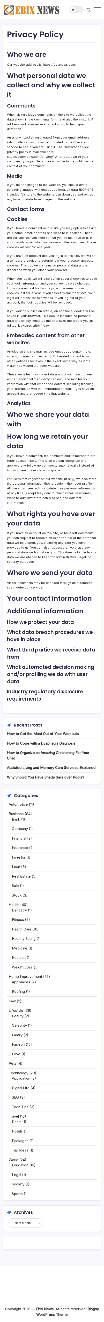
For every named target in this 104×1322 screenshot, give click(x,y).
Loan (16, 866)
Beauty (17, 1016)
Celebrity (19, 1025)
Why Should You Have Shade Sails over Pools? (45, 777)
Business (16, 813)
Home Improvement (25, 976)
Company (20, 828)
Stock (17, 895)
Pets (12, 1063)
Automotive (18, 804)
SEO (15, 1097)
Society (18, 1184)
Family (17, 1035)
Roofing (18, 991)
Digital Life (21, 1088)
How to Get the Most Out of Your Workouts (43, 733)
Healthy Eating (24, 938)
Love (16, 1054)
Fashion (18, 1044)
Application (21, 1078)
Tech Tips (20, 1107)
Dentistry (19, 910)
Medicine (19, 948)
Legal (16, 1174)
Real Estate (21, 876)
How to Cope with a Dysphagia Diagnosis (41, 743)
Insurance (20, 847)
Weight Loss (22, 967)
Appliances (21, 982)
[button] (77, 9)
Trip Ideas (20, 1150)
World (13, 1160)
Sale (15, 885)
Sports (17, 1193)
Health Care (21, 929)
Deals (16, 1122)
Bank (16, 819)
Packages (20, 1141)
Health (14, 904)
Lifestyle (16, 1010)
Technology (18, 1073)
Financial (19, 838)
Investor (18, 857)
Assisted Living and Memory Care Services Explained (51, 767)
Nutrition (19, 957)
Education (20, 1165)
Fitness (18, 919)
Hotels (17, 1131)
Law (12, 1001)
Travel (14, 1116)
